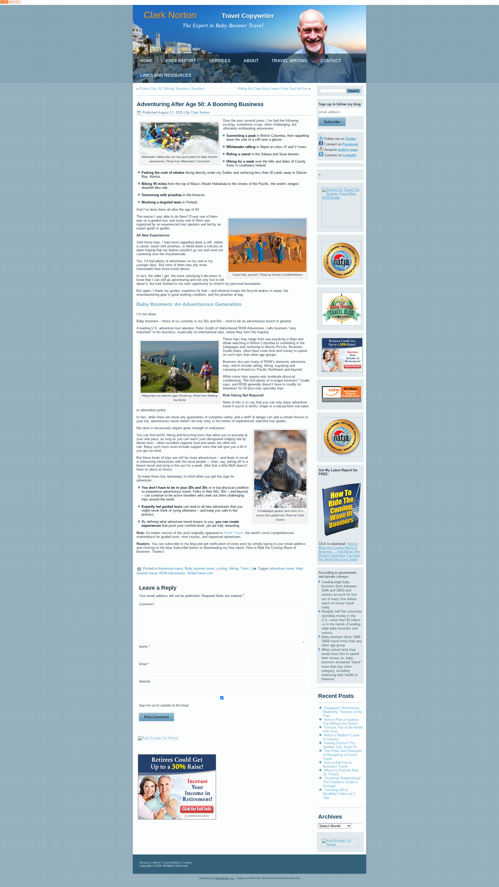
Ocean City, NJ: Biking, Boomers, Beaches (172, 89)
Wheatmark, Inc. (225, 878)
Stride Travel (233, 533)
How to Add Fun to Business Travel (337, 764)
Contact (330, 61)
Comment (147, 604)
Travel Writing (289, 61)
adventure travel (282, 568)
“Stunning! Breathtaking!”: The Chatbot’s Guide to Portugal (343, 782)
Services (220, 61)
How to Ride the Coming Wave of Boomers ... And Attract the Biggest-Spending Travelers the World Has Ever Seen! (339, 551)
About (251, 61)
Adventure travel (170, 568)
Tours (244, 568)
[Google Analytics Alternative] (10, 2)
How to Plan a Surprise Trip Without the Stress (341, 721)
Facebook (350, 144)
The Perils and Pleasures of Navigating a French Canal (342, 755)
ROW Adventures (172, 573)
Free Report (181, 61)
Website (144, 681)
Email (144, 664)
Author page (348, 150)
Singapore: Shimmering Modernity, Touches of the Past (342, 712)
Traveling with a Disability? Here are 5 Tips (339, 794)
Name (144, 646)
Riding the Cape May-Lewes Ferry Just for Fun (273, 89)
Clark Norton (170, 15)
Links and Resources (165, 75)
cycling (221, 568)
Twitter (350, 139)
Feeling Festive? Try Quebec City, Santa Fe (340, 745)
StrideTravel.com (200, 573)
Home (146, 61)
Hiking (233, 568)
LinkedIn (350, 155)
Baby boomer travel (199, 568)
